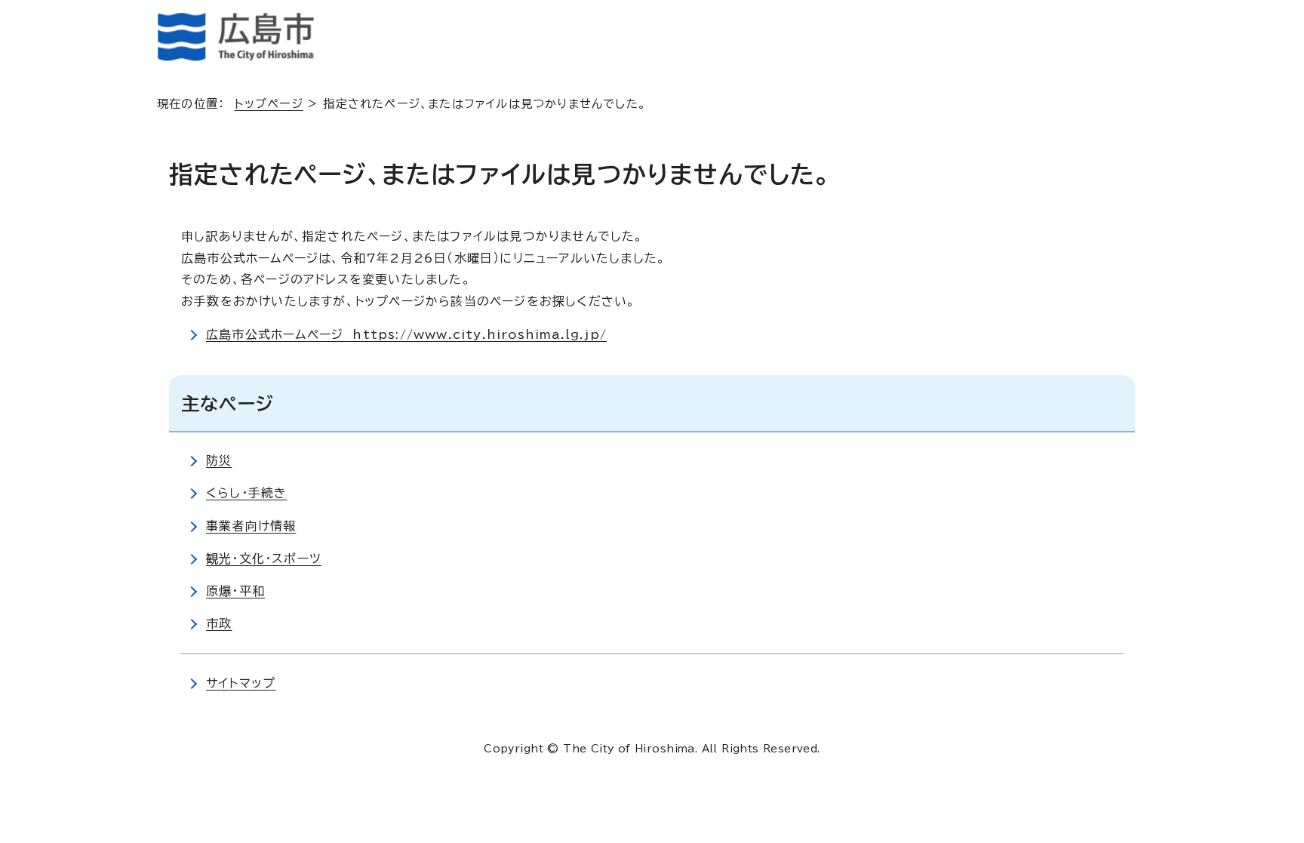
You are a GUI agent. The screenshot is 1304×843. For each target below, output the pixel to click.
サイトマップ (240, 683)
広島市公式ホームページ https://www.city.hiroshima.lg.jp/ (406, 334)
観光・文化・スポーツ (263, 558)
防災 (219, 460)
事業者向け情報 (251, 526)
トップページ (269, 103)
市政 (219, 623)
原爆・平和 (235, 591)
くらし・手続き (246, 493)
